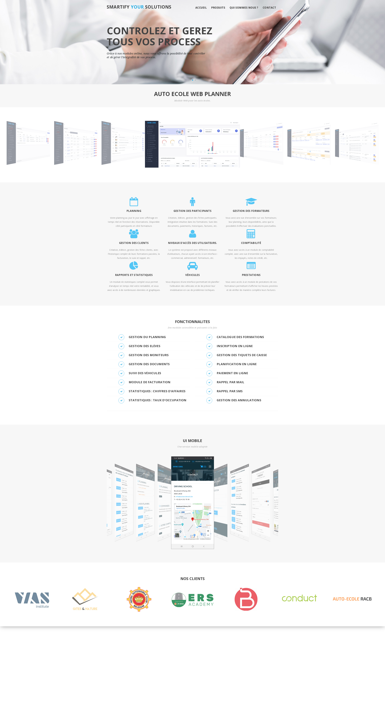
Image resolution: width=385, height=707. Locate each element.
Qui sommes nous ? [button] (244, 7)
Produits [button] (218, 7)
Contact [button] (269, 7)
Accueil (201, 7)
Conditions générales (215, 691)
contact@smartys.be (124, 663)
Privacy (234, 691)
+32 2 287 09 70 (122, 658)
